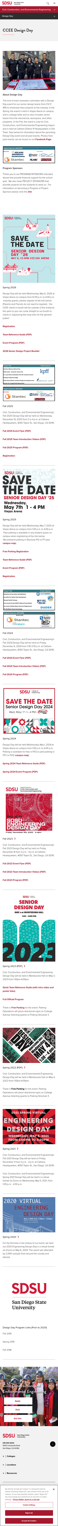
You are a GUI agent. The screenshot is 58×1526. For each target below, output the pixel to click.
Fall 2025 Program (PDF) (15, 447)
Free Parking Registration (16, 551)
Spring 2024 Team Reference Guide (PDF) (24, 763)
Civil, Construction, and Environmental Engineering (26, 9)
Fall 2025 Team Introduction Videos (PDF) (24, 439)
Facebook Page (43, 139)
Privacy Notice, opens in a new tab (26, 1499)
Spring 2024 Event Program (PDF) (20, 771)
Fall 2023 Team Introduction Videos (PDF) (24, 872)
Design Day (7, 15)
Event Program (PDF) (13, 343)
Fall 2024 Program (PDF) (15, 674)
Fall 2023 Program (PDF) (15, 880)
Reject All (29, 1513)
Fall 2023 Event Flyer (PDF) (17, 863)
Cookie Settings (29, 1505)
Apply (17, 1401)
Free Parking (17, 1007)
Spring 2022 (13, 1067)
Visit (17, 1409)
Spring (9, 1148)
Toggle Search (48, 3)
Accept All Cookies (29, 1521)
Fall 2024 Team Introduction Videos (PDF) (24, 666)
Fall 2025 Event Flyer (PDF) (17, 431)
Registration (9, 326)
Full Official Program (13, 999)
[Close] (54, 1489)
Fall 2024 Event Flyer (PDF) (17, 658)
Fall (8, 838)
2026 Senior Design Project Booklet (21, 351)
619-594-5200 (8, 1443)
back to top (52, 1444)
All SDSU (54, 3)
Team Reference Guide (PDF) (17, 334)
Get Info (17, 1418)
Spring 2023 (12, 966)
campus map (9, 543)
